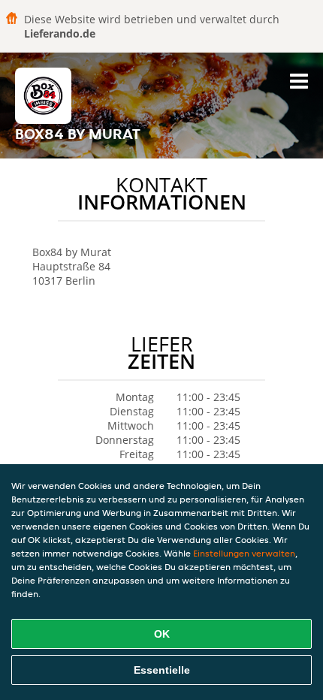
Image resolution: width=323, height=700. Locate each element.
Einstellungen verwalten (244, 553)
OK (162, 634)
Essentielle (162, 670)
